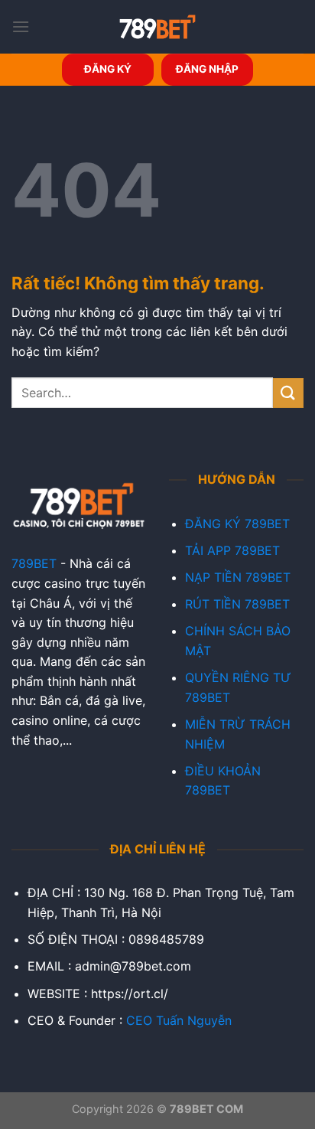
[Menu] (20, 26)
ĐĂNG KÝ (108, 69)
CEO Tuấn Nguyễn (179, 1020)
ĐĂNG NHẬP (207, 69)
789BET (34, 563)
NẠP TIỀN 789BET (238, 577)
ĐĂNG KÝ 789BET (237, 523)
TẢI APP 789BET (232, 550)
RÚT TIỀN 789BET (237, 604)
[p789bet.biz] (157, 27)
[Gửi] (288, 393)
